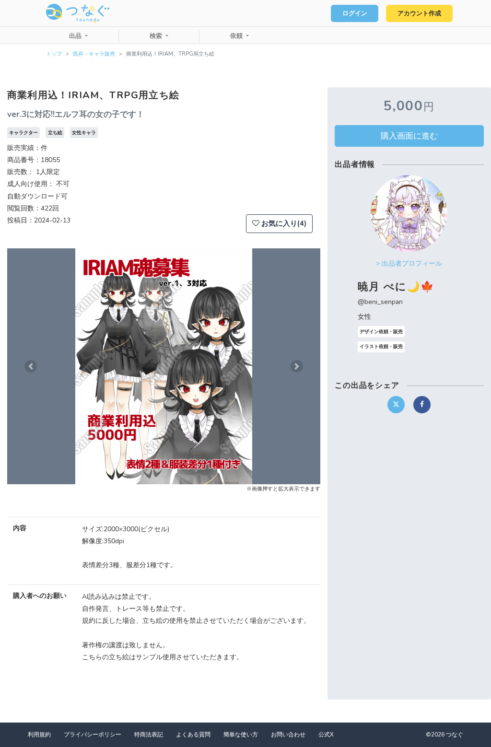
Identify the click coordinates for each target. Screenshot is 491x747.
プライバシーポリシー (92, 734)
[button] (30, 366)
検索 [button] (157, 36)
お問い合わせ (288, 734)
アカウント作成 (419, 13)
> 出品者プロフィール (409, 263)
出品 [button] (76, 36)
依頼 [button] (237, 36)
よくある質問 (193, 734)
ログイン (354, 13)
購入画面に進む (409, 135)
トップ (54, 54)
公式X (326, 734)
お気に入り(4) (282, 223)
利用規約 (39, 734)
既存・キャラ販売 (94, 54)
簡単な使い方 (240, 734)
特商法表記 (148, 734)
